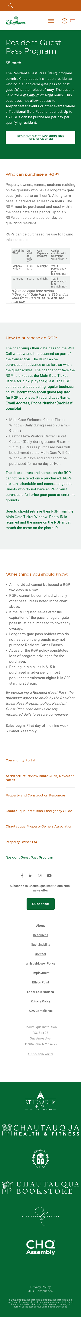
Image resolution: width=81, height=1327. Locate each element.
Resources (40, 935)
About (40, 925)
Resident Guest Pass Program (29, 857)
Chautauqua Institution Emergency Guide (39, 811)
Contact (40, 954)
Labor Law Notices (40, 992)
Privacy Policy (40, 1001)
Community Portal (20, 760)
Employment (40, 973)
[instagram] (39, 876)
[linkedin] (30, 876)
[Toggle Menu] (51, 21)
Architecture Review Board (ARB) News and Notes (40, 778)
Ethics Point (40, 982)
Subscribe (40, 904)
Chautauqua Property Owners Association (39, 826)
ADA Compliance (41, 1011)
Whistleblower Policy (40, 963)
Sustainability (40, 944)
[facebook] (22, 876)
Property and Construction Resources (36, 795)
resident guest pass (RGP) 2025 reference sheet (40, 137)
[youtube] (49, 876)
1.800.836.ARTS (40, 1054)
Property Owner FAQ (22, 842)
